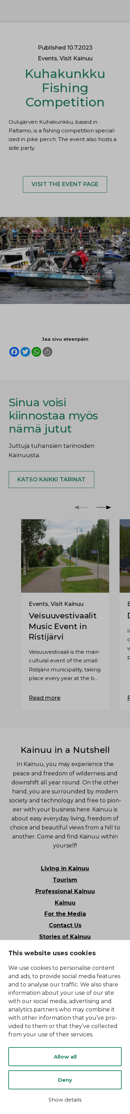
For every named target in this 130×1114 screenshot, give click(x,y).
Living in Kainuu (65, 868)
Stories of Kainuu (65, 936)
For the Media (65, 914)
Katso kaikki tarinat (51, 479)
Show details (65, 1099)
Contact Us (65, 925)
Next (103, 507)
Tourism (65, 880)
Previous (81, 507)
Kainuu (65, 902)
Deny (65, 1080)
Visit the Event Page (65, 184)
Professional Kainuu (65, 891)
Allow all (65, 1056)
